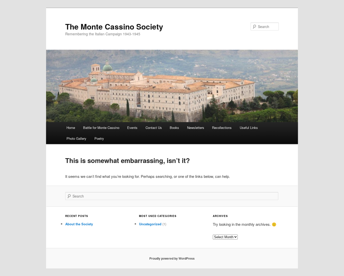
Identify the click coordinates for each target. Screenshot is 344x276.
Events (132, 127)
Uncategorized (150, 224)
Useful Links (249, 127)
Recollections (222, 127)
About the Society (79, 224)
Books (174, 127)
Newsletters (195, 127)
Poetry (99, 138)
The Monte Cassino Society (114, 26)
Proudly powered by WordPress (172, 258)
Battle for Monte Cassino (101, 127)
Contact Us (154, 127)
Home (70, 127)
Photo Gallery (76, 138)
